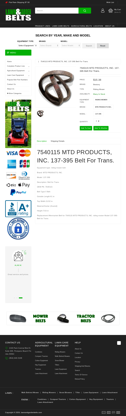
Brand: (42, 41)
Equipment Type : (84, 101)
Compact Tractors (41, 356)
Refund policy (80, 379)
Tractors (38, 369)
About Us (10, 89)
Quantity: (84, 122)
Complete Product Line (16, 66)
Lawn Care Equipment (15, 75)
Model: (64, 41)
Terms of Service (81, 375)
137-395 (98, 114)
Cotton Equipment (41, 360)
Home (9, 61)
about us (109, 26)
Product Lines (42, 26)
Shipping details (58, 141)
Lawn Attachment (41, 373)
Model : (83, 114)
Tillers (57, 365)
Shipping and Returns (82, 366)
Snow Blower (59, 360)
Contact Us (11, 84)
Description (42, 141)
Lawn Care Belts (60, 26)
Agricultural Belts (81, 26)
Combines (38, 352)
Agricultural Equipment (16, 71)
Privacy (77, 362)
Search (77, 370)
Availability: (85, 94)
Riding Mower (101, 100)
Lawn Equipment (61, 369)
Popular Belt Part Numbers (17, 80)
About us (78, 349)
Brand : (83, 107)
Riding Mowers (60, 352)
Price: (82, 80)
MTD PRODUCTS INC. (103, 107)
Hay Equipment (40, 365)
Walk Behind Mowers (62, 356)
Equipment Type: (25, 41)
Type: (82, 89)
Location (98, 26)
